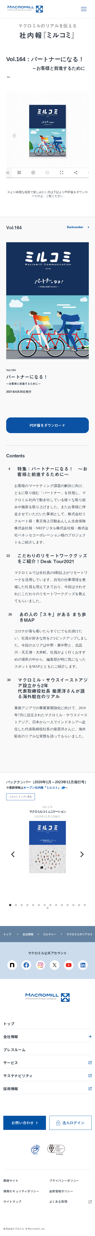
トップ (7, 934)
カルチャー (49, 934)
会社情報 (28, 934)
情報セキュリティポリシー (21, 1191)
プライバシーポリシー (64, 1180)
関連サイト (10, 1180)
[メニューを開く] (84, 9)
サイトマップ (12, 1201)
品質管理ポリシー (61, 1191)
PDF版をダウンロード (47, 425)
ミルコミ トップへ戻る (20, 796)
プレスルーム (14, 1049)
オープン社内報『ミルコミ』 (42, 787)
